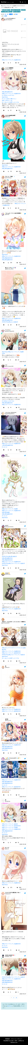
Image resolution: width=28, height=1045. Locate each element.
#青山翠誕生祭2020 (7, 258)
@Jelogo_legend (8, 69)
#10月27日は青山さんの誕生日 (10, 322)
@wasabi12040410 (9, 526)
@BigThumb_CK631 (9, 269)
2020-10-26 (23, 64)
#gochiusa (5, 97)
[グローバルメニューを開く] (25, 2)
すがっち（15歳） (9, 176)
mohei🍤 (7, 573)
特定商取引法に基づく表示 (10, 1040)
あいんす (7, 847)
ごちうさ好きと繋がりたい (7, 11)
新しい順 (6, 14)
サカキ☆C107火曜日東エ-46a (12, 892)
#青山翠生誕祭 (6, 512)
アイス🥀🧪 (8, 330)
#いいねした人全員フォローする (10, 102)
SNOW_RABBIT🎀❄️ (10, 955)
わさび (6, 525)
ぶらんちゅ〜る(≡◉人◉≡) (10, 412)
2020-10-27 (23, 173)
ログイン (9, 1006)
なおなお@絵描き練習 (10, 115)
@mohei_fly (7, 574)
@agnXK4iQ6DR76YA (9, 413)
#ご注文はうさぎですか (8, 95)
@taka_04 (7, 667)
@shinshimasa (8, 177)
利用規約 (7, 1039)
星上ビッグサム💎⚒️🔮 (10, 267)
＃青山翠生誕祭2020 (7, 445)
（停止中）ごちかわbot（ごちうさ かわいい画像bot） (13, 621)
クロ (6, 365)
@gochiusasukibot (5, 623)
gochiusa (23, 9)
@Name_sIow (8, 720)
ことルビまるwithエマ (10, 18)
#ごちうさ (4, 447)
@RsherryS (7, 116)
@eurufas (7, 214)
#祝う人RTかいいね (7, 100)
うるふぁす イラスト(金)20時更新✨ (13, 213)
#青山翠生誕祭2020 (7, 92)
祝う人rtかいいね (16, 11)
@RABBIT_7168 (8, 956)
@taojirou (7, 456)
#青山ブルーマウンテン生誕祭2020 (11, 60)
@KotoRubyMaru (8, 19)
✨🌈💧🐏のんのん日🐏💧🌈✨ (13, 758)
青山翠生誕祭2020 (6, 9)
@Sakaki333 (8, 893)
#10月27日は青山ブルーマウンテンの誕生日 (13, 563)
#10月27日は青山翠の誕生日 (9, 556)
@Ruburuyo (7, 759)
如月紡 (6, 719)
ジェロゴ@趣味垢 (9, 67)
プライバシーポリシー (16, 1039)
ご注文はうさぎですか (15, 9)
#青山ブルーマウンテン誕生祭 (10, 824)
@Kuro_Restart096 (9, 366)
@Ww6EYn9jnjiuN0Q (9, 331)
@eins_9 (7, 848)
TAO (6, 455)
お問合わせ (21, 1040)
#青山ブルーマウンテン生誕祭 (10, 509)
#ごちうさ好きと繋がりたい (9, 98)
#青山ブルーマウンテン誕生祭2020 (11, 653)
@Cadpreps (7, 801)
